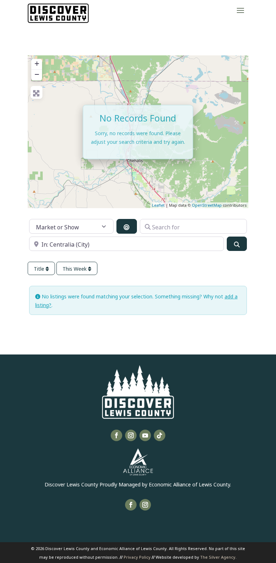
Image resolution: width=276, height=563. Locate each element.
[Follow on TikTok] (159, 435)
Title (40, 268)
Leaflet (158, 205)
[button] (240, 10)
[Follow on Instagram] (131, 435)
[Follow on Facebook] (116, 435)
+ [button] (36, 63)
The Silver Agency (217, 556)
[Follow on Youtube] (145, 435)
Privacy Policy (137, 556)
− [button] (36, 74)
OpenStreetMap (207, 205)
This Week (75, 268)
